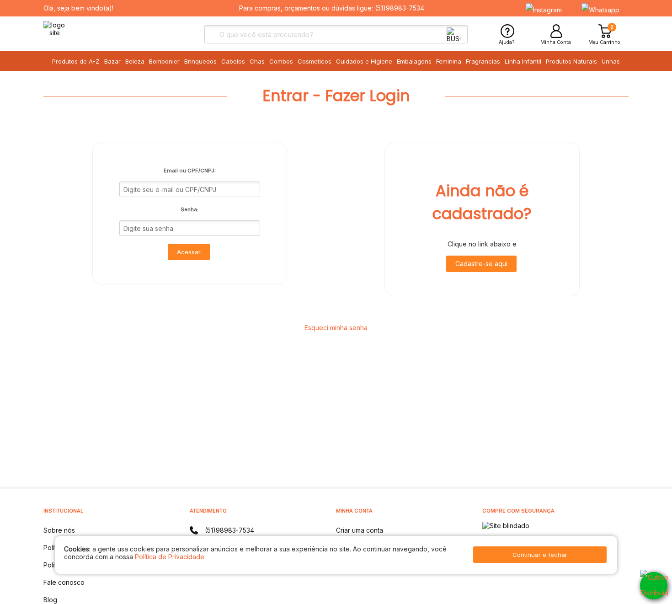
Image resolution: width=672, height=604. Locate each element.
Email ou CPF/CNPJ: (190, 170)
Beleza (134, 61)
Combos (281, 61)
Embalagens (414, 61)
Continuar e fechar (539, 554)
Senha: (189, 209)
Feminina (448, 61)
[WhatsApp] (653, 585)
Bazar (112, 61)
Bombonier (164, 61)
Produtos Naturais (571, 61)
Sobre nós (59, 530)
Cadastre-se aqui (481, 263)
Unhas (611, 61)
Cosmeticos (314, 61)
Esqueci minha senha (336, 327)
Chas (257, 61)
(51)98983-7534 (399, 8)
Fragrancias (483, 61)
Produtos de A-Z (76, 61)
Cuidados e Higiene (364, 61)
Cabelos (233, 61)
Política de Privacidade (169, 557)
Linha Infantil (523, 61)
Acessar (189, 252)
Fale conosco (64, 582)
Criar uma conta (359, 530)
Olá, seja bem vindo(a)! (78, 8)
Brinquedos (200, 61)
